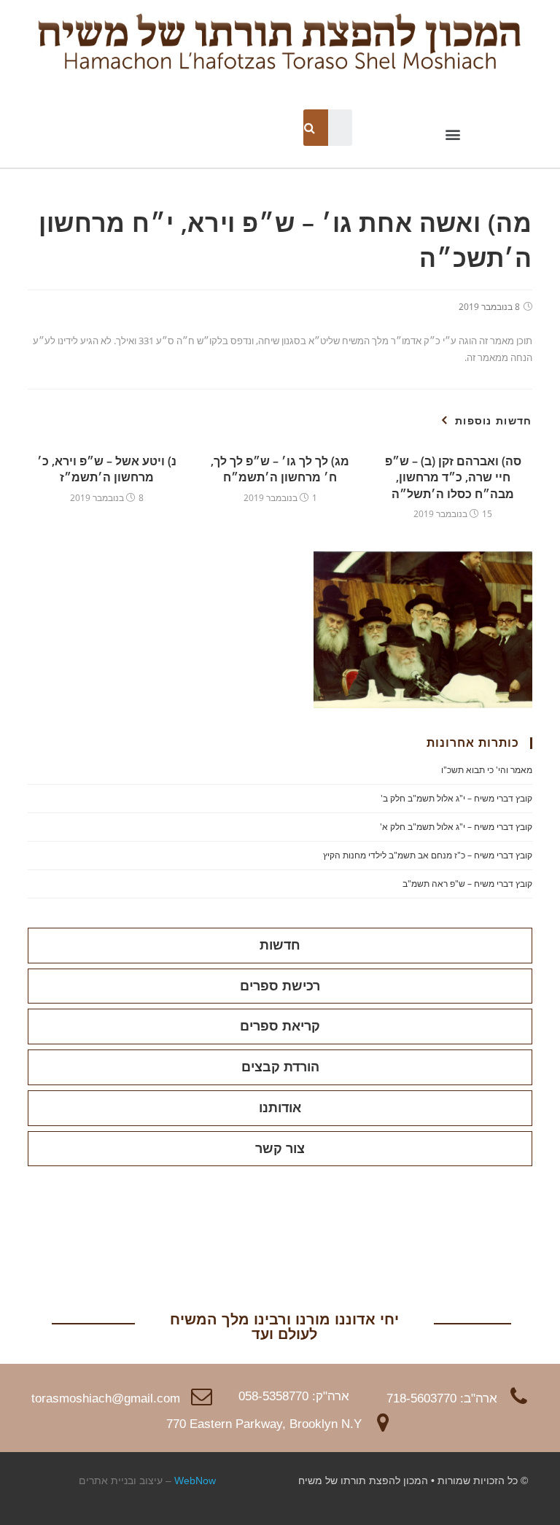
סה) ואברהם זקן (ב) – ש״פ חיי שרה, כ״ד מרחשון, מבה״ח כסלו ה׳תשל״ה (453, 477)
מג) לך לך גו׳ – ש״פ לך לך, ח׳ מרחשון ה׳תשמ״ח (280, 469)
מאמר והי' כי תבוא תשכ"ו (486, 770)
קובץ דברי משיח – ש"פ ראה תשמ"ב (467, 883)
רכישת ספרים (280, 986)
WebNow (195, 1480)
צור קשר (280, 1148)
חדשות (280, 945)
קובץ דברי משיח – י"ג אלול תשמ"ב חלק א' (456, 826)
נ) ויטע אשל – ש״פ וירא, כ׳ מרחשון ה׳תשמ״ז (106, 469)
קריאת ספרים (280, 1026)
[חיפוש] (310, 127)
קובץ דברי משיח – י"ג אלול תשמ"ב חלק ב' (456, 798)
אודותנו (280, 1108)
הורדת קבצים (280, 1067)
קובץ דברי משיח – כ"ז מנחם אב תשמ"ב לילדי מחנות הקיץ (427, 855)
